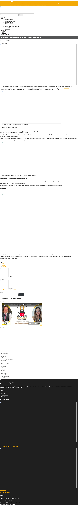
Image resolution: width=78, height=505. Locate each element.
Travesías (4, 375)
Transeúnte (7, 29)
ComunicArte (5, 353)
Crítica (3, 263)
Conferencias (5, 34)
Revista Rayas (8, 28)
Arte (3, 261)
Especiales (4, 357)
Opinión (4, 265)
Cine (3, 262)
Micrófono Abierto (9, 20)
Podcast (4, 30)
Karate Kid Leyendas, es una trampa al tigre (9, 446)
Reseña (4, 266)
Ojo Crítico (2, 43)
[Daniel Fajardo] (17, 13)
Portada (7, 43)
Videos (3, 377)
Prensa (4, 33)
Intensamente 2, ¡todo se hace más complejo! (62, 3)
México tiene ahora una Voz (6, 492)
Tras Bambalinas (8, 25)
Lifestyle (4, 360)
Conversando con (9, 22)
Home (3, 17)
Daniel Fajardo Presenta (10, 21)
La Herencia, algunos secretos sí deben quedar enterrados (23, 3)
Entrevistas (4, 356)
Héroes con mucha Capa (7, 359)
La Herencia (66, 88)
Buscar (1, 292)
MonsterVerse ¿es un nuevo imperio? (37, 5)
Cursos (3, 393)
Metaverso (4, 362)
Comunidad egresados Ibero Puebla (13, 26)
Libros (3, 396)
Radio (3, 32)
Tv (2, 19)
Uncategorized (5, 376)
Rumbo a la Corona (9, 24)
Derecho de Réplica (6, 355)
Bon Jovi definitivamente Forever (44, 3)
